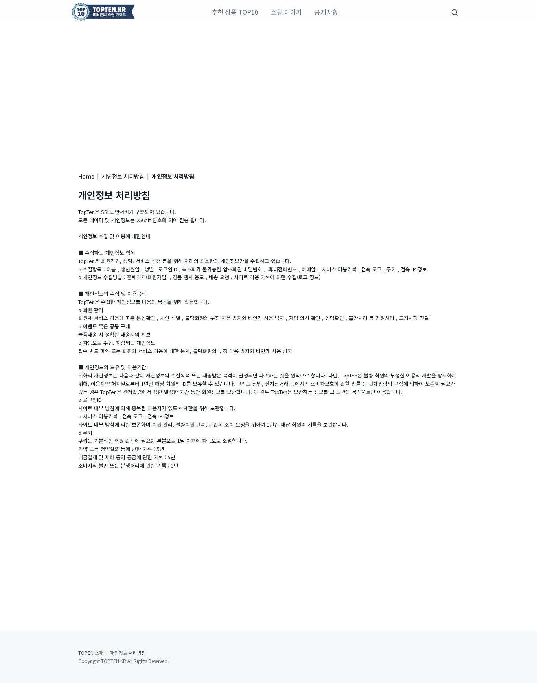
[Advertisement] (268, 90)
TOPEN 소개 (90, 652)
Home (86, 176)
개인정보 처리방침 (123, 176)
